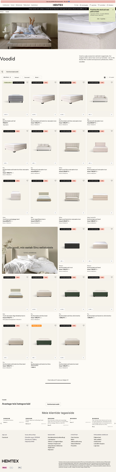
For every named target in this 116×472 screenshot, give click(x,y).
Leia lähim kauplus (99, 443)
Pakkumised (26, 5)
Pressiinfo (74, 446)
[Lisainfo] (41, 123)
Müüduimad (19, 5)
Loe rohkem (82, 61)
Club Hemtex (75, 437)
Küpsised (50, 449)
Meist (72, 439)
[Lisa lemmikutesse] (27, 82)
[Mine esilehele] (58, 5)
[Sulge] (113, 10)
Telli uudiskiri (97, 439)
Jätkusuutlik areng (76, 441)
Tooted (12, 5)
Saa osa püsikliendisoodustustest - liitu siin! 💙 (58, 1)
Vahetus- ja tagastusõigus (55, 441)
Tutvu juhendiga (30, 253)
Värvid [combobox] (36, 77)
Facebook (5, 437)
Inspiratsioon (34, 5)
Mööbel (2, 11)
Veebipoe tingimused (54, 443)
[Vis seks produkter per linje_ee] (107, 77)
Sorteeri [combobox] (17, 77)
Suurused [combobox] (26, 77)
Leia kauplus (51, 439)
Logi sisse (96, 446)
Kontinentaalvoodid (12, 72)
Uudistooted (6, 5)
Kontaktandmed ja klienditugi (56, 437)
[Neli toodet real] (104, 77)
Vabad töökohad (75, 443)
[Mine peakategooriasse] (2, 72)
